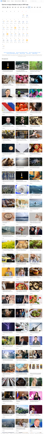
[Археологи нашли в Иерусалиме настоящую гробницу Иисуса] (22, 246)
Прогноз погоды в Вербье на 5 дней (21, 52)
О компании (4, 433)
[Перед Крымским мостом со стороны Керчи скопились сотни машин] (8, 232)
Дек (40, 7)
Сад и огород (28, 53)
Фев (12, 7)
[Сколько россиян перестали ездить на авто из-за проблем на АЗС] (22, 356)
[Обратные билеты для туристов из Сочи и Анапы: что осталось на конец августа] (8, 384)
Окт (34, 7)
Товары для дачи (34, 53)
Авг (29, 7)
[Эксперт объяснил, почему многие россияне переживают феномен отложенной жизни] (35, 177)
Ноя (37, 7)
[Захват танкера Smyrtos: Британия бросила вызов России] (22, 164)
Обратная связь (32, 433)
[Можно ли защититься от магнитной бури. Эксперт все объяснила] (35, 260)
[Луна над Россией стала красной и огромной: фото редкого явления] (8, 150)
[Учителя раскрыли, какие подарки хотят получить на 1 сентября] (22, 232)
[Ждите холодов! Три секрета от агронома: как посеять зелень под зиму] (35, 246)
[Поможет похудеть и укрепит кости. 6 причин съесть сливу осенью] (35, 95)
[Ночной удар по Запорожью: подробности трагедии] (8, 260)
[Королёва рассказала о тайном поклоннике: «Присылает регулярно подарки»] (35, 397)
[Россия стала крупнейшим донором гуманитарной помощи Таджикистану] (8, 109)
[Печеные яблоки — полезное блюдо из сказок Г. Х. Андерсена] (35, 274)
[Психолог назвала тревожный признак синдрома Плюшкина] (35, 122)
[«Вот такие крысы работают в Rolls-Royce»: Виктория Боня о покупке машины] (8, 95)
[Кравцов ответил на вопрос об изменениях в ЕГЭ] (22, 342)
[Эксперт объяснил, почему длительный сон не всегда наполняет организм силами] (22, 425)
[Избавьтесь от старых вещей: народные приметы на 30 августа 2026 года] (22, 136)
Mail (1, 433)
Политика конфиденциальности (17, 433)
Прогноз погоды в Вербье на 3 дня (9, 52)
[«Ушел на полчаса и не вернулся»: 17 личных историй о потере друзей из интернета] (8, 411)
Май (21, 7)
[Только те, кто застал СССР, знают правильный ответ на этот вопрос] (8, 177)
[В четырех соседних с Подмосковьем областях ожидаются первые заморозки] (8, 136)
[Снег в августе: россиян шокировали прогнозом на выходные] (8, 191)
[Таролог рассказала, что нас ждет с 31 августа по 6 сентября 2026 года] (35, 370)
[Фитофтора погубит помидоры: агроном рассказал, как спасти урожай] (22, 109)
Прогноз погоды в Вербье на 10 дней (12, 53)
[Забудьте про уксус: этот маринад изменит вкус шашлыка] (8, 205)
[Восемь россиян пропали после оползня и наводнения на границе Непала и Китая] (8, 425)
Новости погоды (22, 53)
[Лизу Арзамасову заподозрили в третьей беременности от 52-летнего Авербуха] (8, 301)
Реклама (7, 433)
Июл (26, 7)
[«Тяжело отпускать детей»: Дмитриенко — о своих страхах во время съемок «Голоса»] (35, 411)
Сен (32, 7)
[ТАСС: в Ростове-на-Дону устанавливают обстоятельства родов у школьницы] (8, 81)
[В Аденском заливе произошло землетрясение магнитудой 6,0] (8, 356)
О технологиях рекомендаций (25, 433)
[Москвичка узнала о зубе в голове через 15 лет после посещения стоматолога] (22, 301)
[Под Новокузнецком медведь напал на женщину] (8, 164)
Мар (15, 7)
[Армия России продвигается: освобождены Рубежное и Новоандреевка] (35, 329)
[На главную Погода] (4, 1)
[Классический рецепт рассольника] (8, 219)
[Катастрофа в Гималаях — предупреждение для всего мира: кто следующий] (22, 67)
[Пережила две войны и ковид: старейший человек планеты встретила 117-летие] (22, 260)
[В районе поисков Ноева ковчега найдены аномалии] (8, 315)
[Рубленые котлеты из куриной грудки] (35, 301)
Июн (24, 7)
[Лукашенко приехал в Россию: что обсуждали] (22, 397)
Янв (10, 7)
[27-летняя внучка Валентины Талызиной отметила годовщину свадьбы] (35, 384)
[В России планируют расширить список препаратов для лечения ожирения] (22, 370)
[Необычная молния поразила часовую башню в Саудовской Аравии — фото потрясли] (8, 329)
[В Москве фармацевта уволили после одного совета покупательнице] (22, 329)
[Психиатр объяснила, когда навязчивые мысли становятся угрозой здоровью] (8, 397)
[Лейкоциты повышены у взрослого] (22, 274)
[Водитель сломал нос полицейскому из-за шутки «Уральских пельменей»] (22, 95)
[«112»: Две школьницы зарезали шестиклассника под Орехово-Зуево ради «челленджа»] (8, 67)
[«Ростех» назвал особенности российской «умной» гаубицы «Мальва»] (22, 411)
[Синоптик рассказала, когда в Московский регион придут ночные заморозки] (35, 164)
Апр (18, 7)
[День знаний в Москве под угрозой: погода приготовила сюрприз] (22, 122)
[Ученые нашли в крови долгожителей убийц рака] (35, 81)
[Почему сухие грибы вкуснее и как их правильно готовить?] (35, 287)
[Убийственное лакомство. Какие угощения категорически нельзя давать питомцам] (35, 109)
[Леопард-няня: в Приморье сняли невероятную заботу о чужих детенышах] (35, 67)
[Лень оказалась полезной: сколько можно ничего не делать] (35, 136)
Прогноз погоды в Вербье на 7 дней (34, 52)
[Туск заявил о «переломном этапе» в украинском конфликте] (35, 425)
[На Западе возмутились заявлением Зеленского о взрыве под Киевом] (8, 122)
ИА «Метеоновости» (40, 433)
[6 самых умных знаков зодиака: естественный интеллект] (35, 356)
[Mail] (1, 1)
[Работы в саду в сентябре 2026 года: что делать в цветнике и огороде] (8, 342)
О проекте (11, 433)
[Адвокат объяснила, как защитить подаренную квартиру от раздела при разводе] (35, 219)
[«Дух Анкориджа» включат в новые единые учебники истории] (35, 232)
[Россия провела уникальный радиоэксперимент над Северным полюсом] (35, 205)
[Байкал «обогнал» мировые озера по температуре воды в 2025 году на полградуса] (22, 219)
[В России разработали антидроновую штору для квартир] (22, 150)
